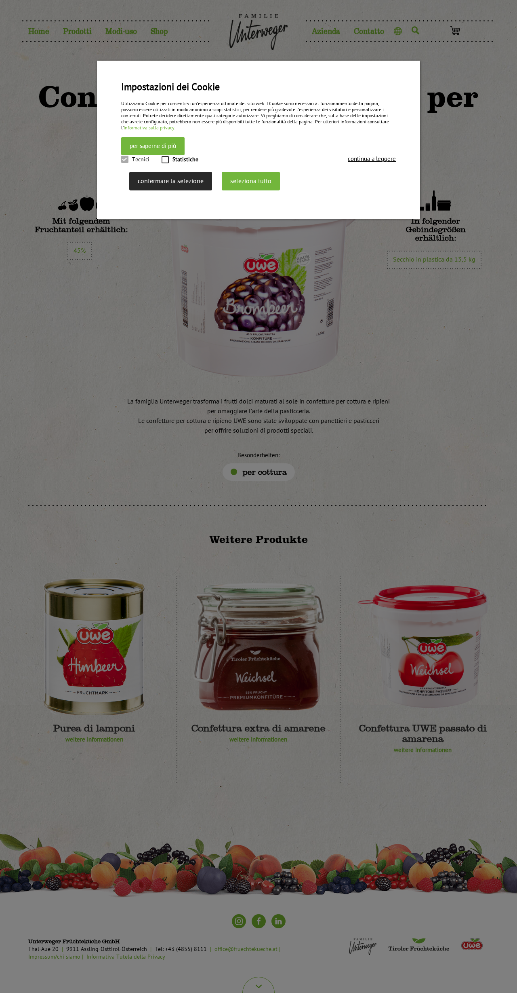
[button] (372, 159)
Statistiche (185, 159)
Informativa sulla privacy (149, 128)
